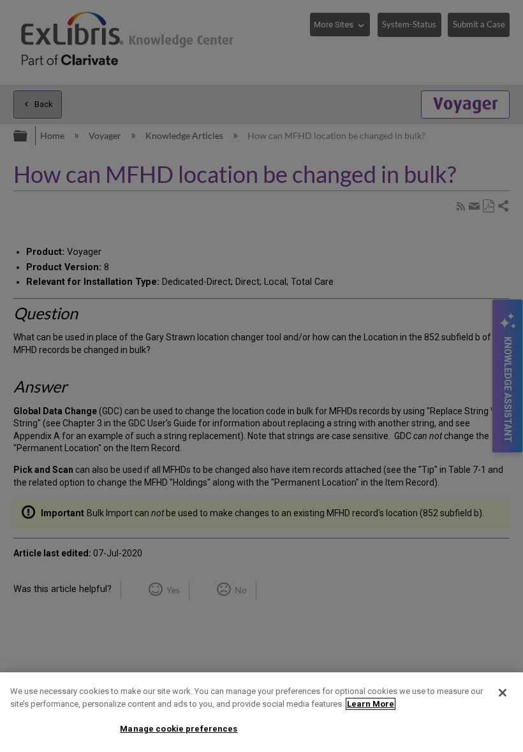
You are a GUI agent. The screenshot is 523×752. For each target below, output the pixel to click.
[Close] (503, 693)
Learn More (370, 704)
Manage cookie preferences (178, 729)
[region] (261, 712)
